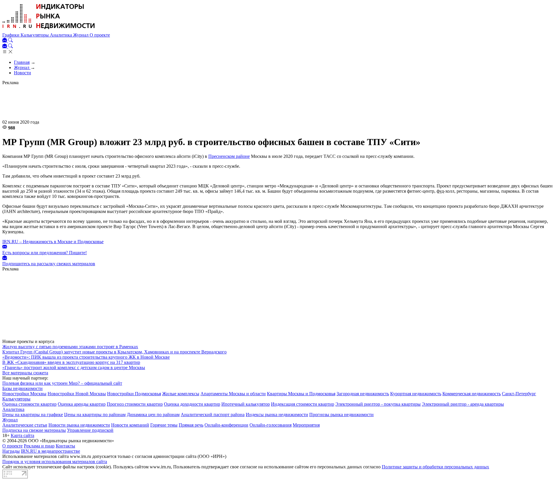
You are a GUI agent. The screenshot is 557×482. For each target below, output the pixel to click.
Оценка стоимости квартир (29, 404)
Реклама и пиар (39, 445)
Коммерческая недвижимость (471, 393)
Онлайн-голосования (270, 425)
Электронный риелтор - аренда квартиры (463, 404)
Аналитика (61, 35)
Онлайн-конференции (226, 425)
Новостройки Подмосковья (134, 393)
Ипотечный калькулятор (245, 404)
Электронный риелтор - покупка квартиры (378, 404)
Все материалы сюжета (25, 372)
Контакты (65, 445)
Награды (11, 451)
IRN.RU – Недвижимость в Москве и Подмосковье (53, 241)
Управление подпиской (90, 430)
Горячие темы (164, 425)
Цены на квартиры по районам (95, 414)
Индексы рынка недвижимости (277, 414)
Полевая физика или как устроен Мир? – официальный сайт (62, 383)
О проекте (100, 35)
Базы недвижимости (22, 388)
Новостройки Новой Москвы (77, 393)
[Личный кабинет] (5, 40)
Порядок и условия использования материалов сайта (54, 461)
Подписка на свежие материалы (34, 430)
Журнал (81, 35)
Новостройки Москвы (24, 393)
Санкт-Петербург (519, 393)
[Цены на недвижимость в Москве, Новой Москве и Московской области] (48, 29)
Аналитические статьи (24, 425)
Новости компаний (130, 425)
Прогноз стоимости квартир (135, 404)
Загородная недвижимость (363, 393)
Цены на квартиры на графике (32, 414)
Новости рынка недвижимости (79, 425)
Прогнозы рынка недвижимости (341, 414)
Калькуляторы (35, 35)
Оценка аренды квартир (82, 404)
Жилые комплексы (180, 393)
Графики (11, 35)
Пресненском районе (229, 156)
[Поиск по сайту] (10, 40)
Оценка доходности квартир (192, 404)
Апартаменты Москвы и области (233, 393)
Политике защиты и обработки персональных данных (435, 466)
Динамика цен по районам (153, 414)
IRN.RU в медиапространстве (50, 451)
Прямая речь (191, 425)
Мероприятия (306, 425)
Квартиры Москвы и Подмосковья (301, 393)
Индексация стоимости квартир (302, 404)
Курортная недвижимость (415, 393)
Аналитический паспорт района (213, 414)
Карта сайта (22, 435)
